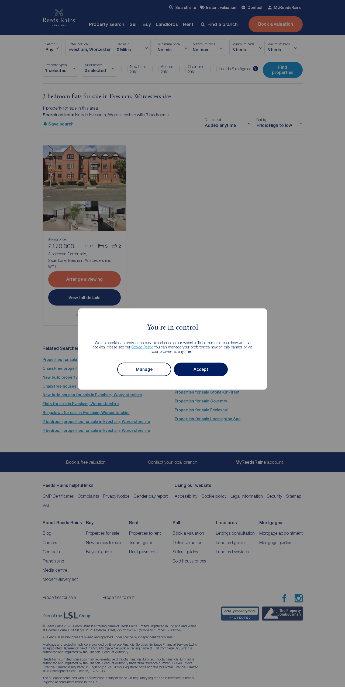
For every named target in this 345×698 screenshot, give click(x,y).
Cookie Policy (142, 346)
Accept (201, 369)
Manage (144, 369)
